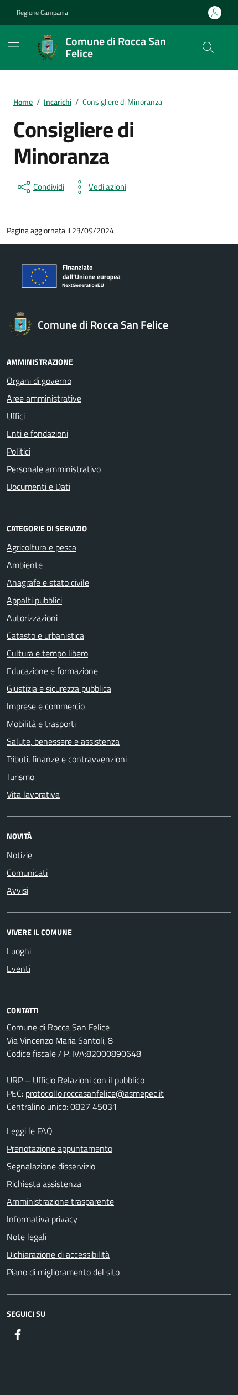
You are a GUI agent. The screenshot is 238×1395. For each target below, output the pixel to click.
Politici (18, 451)
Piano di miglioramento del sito (63, 1272)
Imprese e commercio (46, 706)
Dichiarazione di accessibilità (58, 1254)
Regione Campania (42, 13)
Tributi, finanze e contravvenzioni (67, 759)
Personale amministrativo (54, 468)
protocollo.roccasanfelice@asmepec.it (94, 1093)
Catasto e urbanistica (45, 635)
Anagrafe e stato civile (48, 582)
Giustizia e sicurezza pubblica (59, 688)
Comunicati (27, 872)
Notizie (19, 855)
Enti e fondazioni (37, 433)
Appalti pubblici (34, 600)
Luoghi (19, 951)
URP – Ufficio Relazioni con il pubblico (75, 1080)
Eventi (18, 968)
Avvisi (17, 890)
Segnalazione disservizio (51, 1166)
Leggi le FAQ (30, 1130)
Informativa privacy (42, 1219)
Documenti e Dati (38, 486)
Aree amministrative (44, 398)
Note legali (26, 1236)
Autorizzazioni (32, 617)
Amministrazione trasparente (60, 1201)
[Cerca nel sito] (208, 47)
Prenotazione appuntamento (59, 1148)
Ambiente (25, 564)
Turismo (20, 776)
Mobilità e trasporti (41, 723)
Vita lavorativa (33, 794)
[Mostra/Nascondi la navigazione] (13, 46)
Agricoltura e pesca (41, 547)
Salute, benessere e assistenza (63, 741)
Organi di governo (39, 380)
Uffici (16, 416)
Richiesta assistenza (44, 1183)
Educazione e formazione (52, 670)
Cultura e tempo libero (47, 653)
